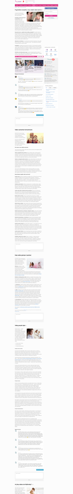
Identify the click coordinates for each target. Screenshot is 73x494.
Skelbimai (52, 5)
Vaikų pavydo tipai (20, 325)
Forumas (48, 5)
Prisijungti (51, 15)
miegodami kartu (21, 286)
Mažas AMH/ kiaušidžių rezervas (50, 99)
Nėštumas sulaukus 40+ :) (49, 103)
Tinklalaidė (21, 5)
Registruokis (52, 18)
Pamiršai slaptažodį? (51, 17)
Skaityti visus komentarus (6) (40, 469)
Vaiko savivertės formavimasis (23, 130)
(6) (25, 325)
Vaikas (34, 5)
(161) (32, 484)
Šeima (37, 5)
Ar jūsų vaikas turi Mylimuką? (23, 484)
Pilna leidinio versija (17, 311)
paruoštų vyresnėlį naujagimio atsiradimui (29, 358)
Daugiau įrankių (55, 54)
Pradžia (17, 5)
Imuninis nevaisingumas (50, 97)
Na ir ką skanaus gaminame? (49, 94)
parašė (22, 86)
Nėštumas (29, 5)
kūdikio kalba (17, 295)
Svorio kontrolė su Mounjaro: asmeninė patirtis (51, 74)
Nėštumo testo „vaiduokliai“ (50, 105)
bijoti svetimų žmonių (26, 281)
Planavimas (25, 5)
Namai (40, 5)
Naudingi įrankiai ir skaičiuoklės (50, 47)
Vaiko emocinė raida (23, 7)
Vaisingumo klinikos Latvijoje (49, 65)
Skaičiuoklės (44, 5)
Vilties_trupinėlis (48, 61)
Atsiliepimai (55, 5)
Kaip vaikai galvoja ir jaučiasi (23, 255)
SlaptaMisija (47, 73)
